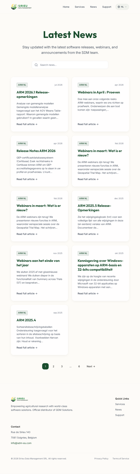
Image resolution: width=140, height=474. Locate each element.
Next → (91, 366)
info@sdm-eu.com (21, 443)
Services (120, 404)
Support (119, 415)
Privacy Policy (101, 458)
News (118, 409)
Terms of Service (121, 458)
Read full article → (27, 124)
